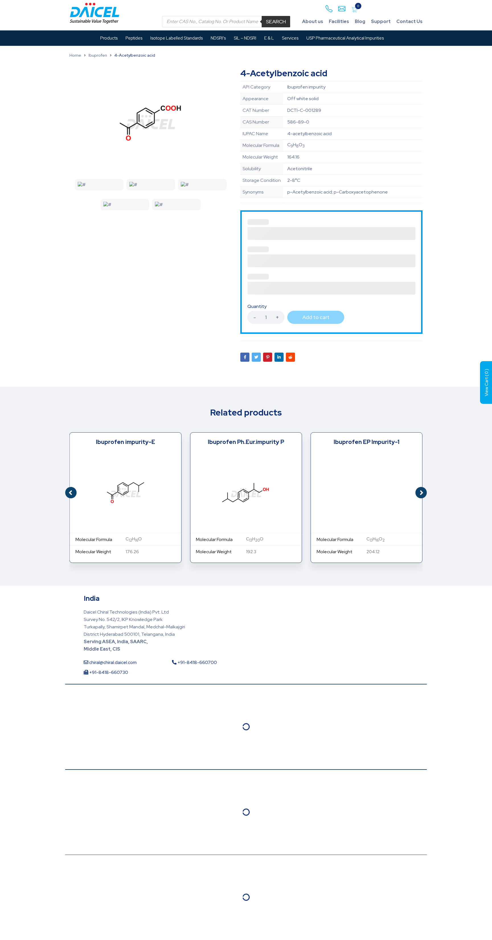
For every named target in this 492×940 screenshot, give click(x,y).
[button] (421, 492)
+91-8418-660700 (197, 662)
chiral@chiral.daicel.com (112, 662)
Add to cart (315, 317)
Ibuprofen (98, 55)
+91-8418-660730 (108, 672)
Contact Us (409, 21)
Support (381, 21)
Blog (360, 21)
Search (276, 21)
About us (312, 21)
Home (75, 55)
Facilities (339, 21)
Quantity (256, 306)
